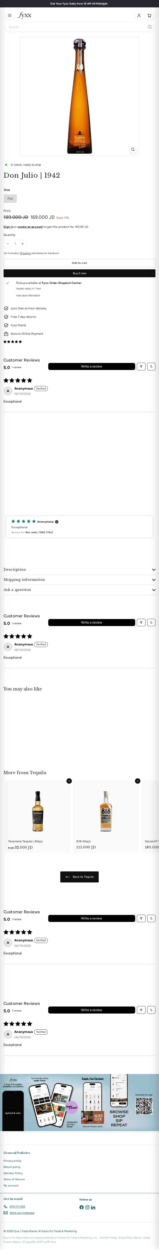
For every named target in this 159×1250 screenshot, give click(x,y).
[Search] (150, 27)
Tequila (38, 772)
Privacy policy (13, 1160)
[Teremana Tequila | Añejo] (38, 816)
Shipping (25, 253)
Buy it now (79, 273)
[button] (13, 342)
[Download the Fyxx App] (79, 1102)
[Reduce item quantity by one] (8, 244)
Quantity (9, 235)
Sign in (8, 227)
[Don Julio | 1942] (29, 728)
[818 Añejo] (106, 816)
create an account (30, 227)
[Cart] (149, 15)
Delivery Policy (13, 1173)
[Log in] (139, 15)
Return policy (12, 1166)
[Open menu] (9, 15)
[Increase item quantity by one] (22, 244)
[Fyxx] (24, 15)
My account (11, 1185)
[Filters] (141, 366)
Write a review (91, 366)
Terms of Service (14, 1179)
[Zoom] (133, 149)
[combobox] (79, 27)
